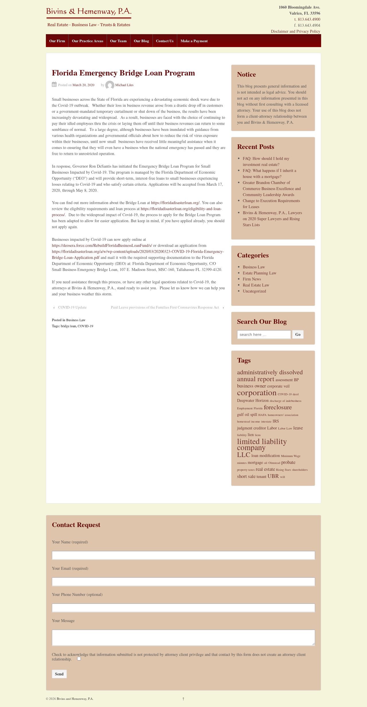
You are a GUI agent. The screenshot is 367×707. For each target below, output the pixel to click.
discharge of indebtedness (285, 401)
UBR (273, 476)
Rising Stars (283, 470)
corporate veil (278, 386)
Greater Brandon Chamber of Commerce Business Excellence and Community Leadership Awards (272, 188)
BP (296, 379)
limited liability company (262, 444)
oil (265, 463)
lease (298, 428)
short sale (246, 476)
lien (251, 434)
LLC (243, 455)
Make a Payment (194, 40)
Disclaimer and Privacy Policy (295, 31)
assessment (284, 379)
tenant (261, 476)
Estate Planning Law (259, 273)
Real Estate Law (256, 285)
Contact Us (164, 40)
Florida (258, 408)
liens (258, 435)
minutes (242, 463)
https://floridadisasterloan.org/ (175, 202)
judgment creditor (251, 428)
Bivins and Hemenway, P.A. (74, 698)
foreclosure (278, 407)
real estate (265, 469)
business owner (251, 386)
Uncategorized (254, 291)
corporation (257, 392)
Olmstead (274, 463)
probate (288, 462)
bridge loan (68, 326)
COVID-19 (85, 326)
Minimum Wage (290, 456)
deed (295, 394)
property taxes (246, 470)
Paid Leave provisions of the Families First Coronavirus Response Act (165, 307)
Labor (272, 428)
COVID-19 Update (72, 307)
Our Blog (141, 40)
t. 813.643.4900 (307, 19)
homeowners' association (283, 415)
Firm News (252, 279)
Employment (245, 408)
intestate (266, 421)
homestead (243, 421)
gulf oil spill (247, 414)
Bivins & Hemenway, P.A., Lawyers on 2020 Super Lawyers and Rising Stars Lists (272, 218)
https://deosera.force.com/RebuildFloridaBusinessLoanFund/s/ (102, 245)
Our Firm (57, 40)
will (282, 477)
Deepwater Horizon (253, 400)
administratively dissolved (270, 372)
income (255, 421)
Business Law (75, 319)
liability (242, 435)
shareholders (300, 470)
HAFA (262, 415)
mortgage (255, 462)
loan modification (265, 455)
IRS (276, 421)
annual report (255, 379)
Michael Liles (124, 84)
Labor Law (285, 428)
